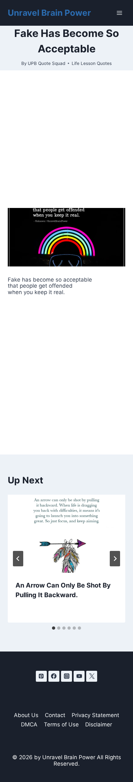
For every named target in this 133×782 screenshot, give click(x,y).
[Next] (115, 558)
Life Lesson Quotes (92, 63)
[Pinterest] (41, 676)
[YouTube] (79, 676)
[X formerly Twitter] (91, 676)
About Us (26, 715)
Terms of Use (61, 724)
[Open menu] (119, 13)
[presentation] (66, 534)
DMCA (29, 724)
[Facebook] (53, 676)
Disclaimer (98, 724)
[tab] (53, 628)
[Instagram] (66, 676)
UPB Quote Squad (46, 63)
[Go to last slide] (18, 558)
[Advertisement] (66, 139)
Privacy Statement (95, 715)
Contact (55, 715)
